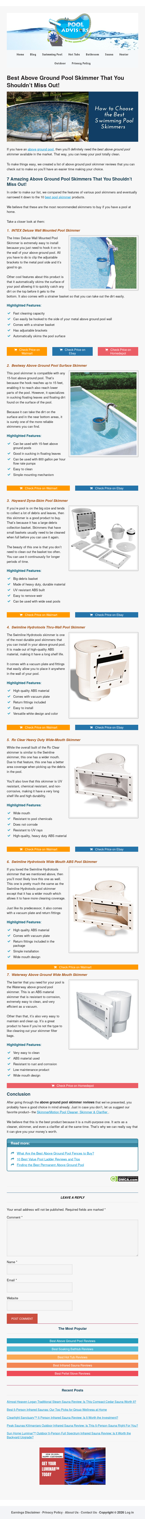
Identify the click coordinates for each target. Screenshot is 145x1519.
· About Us (71, 1512)
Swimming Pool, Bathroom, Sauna (72, 30)
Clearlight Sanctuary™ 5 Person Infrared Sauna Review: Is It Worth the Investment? (62, 1417)
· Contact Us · (89, 1512)
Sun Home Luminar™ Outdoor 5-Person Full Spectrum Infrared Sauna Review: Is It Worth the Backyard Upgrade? (69, 1435)
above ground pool (41, 149)
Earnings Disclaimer (25, 1512)
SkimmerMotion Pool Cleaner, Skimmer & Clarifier (72, 1111)
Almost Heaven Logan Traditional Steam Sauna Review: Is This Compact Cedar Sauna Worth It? (71, 1401)
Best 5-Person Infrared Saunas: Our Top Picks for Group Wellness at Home (57, 1409)
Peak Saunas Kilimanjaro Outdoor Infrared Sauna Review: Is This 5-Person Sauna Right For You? (72, 1425)
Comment (15, 1217)
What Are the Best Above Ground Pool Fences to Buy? (55, 1153)
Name (12, 1261)
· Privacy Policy (52, 1512)
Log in (129, 1512)
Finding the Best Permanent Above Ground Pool (50, 1164)
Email (12, 1280)
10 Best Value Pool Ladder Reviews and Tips (48, 1159)
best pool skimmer (58, 197)
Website (12, 1298)
